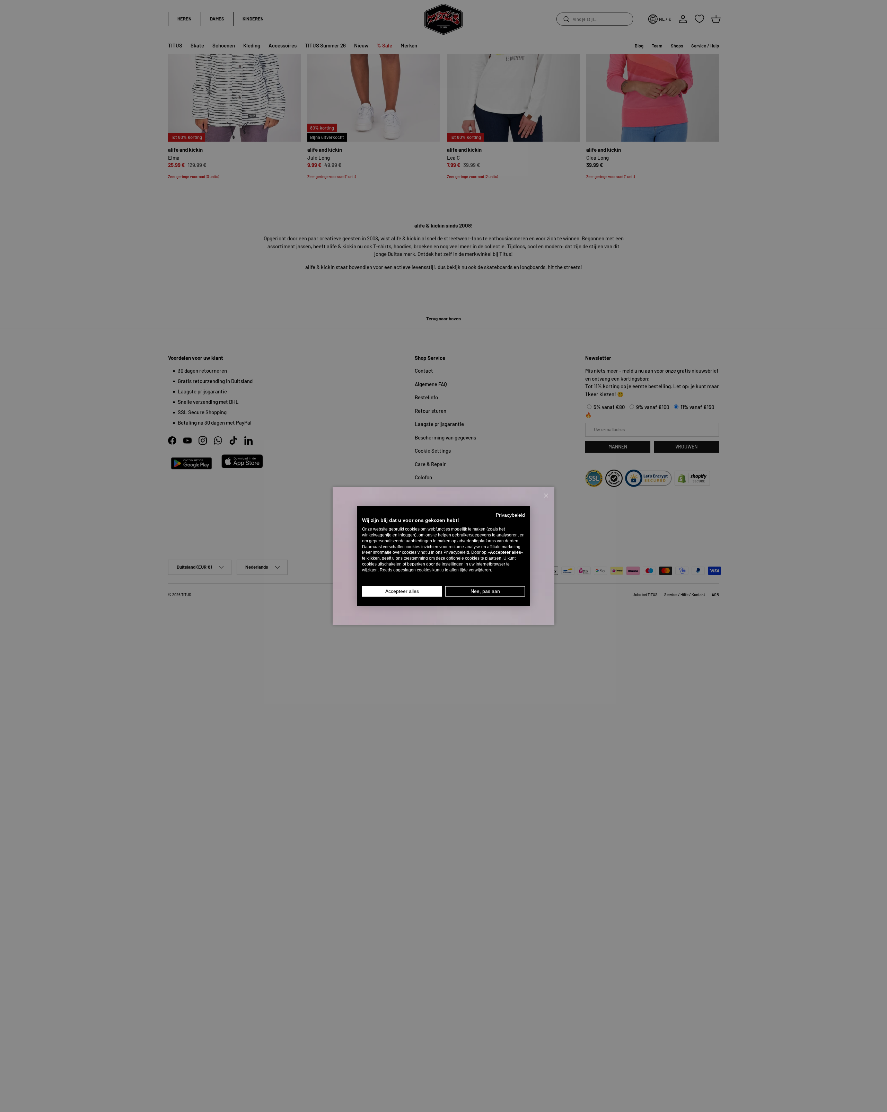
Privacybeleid (510, 514)
